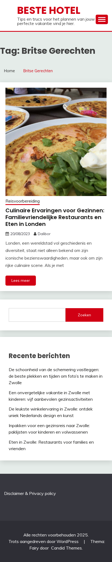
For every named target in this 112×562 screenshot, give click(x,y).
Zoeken (84, 314)
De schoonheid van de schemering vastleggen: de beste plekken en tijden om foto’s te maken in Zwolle (55, 376)
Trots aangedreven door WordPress (44, 541)
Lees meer (20, 280)
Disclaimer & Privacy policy (30, 493)
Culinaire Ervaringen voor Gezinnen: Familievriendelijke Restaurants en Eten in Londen (54, 217)
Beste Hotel (48, 10)
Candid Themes (66, 548)
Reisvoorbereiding (22, 201)
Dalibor (44, 233)
